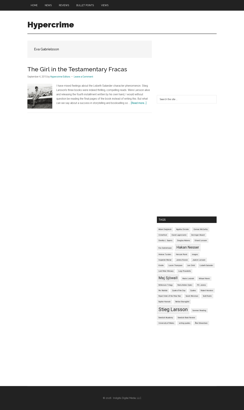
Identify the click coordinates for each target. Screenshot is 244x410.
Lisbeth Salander (206, 265)
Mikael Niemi (204, 278)
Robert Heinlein (207, 290)
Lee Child (191, 265)
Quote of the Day (178, 290)
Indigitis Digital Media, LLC (127, 398)
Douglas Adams (183, 240)
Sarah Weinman (192, 296)
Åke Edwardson (201, 323)
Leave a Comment (83, 76)
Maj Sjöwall (168, 278)
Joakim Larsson (199, 260)
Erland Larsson (201, 240)
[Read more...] (138, 103)
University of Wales (166, 323)
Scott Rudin (207, 296)
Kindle (161, 265)
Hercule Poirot (181, 254)
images (195, 254)
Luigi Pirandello (184, 271)
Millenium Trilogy (166, 285)
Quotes (193, 290)
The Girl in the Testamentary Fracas (77, 69)
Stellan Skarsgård (182, 302)
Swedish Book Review (186, 318)
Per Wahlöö (163, 290)
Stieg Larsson (173, 309)
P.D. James (201, 285)
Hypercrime (50, 24)
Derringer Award (198, 235)
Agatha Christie (182, 229)
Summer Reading (199, 310)
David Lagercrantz (179, 235)
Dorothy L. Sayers (165, 240)
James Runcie (182, 260)
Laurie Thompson (175, 265)
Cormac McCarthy (201, 229)
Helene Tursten (165, 254)
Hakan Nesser (187, 247)
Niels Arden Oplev (184, 285)
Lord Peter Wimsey (166, 271)
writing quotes (184, 323)
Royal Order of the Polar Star (170, 296)
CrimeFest (163, 235)
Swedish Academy (166, 318)
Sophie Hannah (164, 302)
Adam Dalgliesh (165, 229)
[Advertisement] (200, 64)
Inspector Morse (165, 260)
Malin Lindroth (188, 278)
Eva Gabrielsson (165, 248)
